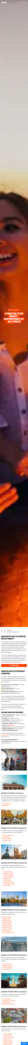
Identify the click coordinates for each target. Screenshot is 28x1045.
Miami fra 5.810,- (6, 1002)
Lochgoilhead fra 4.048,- (8, 932)
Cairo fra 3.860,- (6, 930)
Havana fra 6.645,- (8, 1033)
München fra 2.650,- (8, 875)
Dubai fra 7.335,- (7, 1038)
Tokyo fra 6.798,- (7, 1035)
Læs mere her (10, 725)
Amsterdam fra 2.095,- (7, 835)
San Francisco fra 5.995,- (8, 1004)
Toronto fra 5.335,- (6, 998)
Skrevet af (9, 630)
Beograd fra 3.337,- (7, 927)
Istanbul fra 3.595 (6, 917)
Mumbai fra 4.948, (6, 963)
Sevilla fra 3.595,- (6, 923)
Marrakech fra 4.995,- (7, 965)
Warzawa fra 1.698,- (7, 838)
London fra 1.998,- (6, 840)
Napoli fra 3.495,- (6, 918)
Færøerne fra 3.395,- (7, 929)
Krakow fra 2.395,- (7, 871)
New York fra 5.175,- (7, 969)
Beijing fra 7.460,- (7, 1040)
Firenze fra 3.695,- (6, 920)
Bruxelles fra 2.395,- (8, 873)
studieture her (4, 735)
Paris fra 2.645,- (7, 878)
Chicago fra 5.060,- (7, 967)
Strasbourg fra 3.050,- (8, 876)
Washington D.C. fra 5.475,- (9, 1000)
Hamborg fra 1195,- (6, 803)
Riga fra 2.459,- (7, 880)
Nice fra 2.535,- (7, 885)
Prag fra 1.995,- (6, 836)
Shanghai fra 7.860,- (8, 1042)
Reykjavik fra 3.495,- (7, 922)
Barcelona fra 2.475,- (8, 882)
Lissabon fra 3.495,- (7, 925)
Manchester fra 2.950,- (9, 883)
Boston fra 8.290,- (7, 1044)
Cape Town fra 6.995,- (9, 1037)
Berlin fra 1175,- (5, 805)
